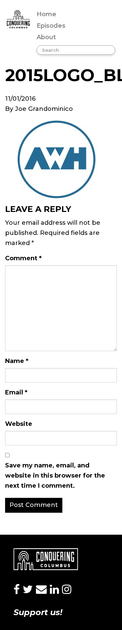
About (46, 37)
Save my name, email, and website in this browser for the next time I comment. (55, 475)
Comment (23, 258)
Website (18, 424)
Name (16, 361)
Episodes (51, 25)
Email (16, 392)
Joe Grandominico (44, 109)
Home (46, 14)
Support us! (38, 612)
